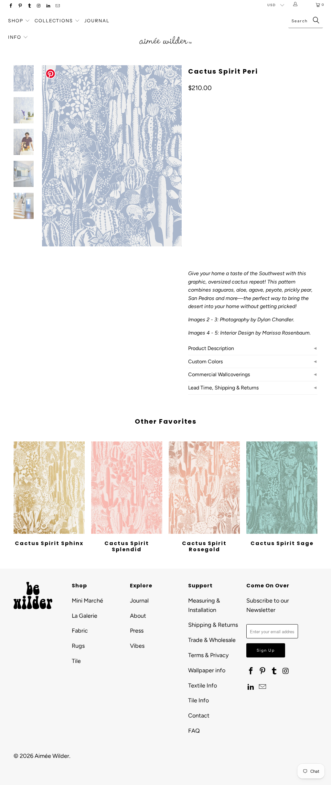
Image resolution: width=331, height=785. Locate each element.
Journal (97, 21)
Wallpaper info (206, 670)
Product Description (211, 348)
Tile (76, 661)
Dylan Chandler (275, 319)
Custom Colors (205, 361)
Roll (197, 196)
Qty (191, 215)
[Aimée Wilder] (165, 34)
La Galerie (84, 615)
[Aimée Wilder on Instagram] (38, 6)
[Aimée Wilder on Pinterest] (19, 6)
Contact (198, 715)
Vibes (137, 645)
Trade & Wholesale (212, 640)
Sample (243, 196)
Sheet (218, 196)
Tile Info (198, 700)
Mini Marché (87, 600)
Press (137, 630)
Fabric (80, 630)
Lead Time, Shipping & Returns (223, 388)
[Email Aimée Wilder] (57, 6)
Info (14, 37)
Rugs (78, 645)
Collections (55, 21)
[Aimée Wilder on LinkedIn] (48, 6)
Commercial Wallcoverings (219, 374)
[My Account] (297, 5)
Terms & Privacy (208, 655)
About (138, 615)
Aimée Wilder (52, 755)
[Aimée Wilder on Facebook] (10, 6)
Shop (15, 21)
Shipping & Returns (213, 624)
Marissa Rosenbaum (286, 333)
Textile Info (202, 685)
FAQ (194, 730)
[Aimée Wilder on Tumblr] (29, 6)
